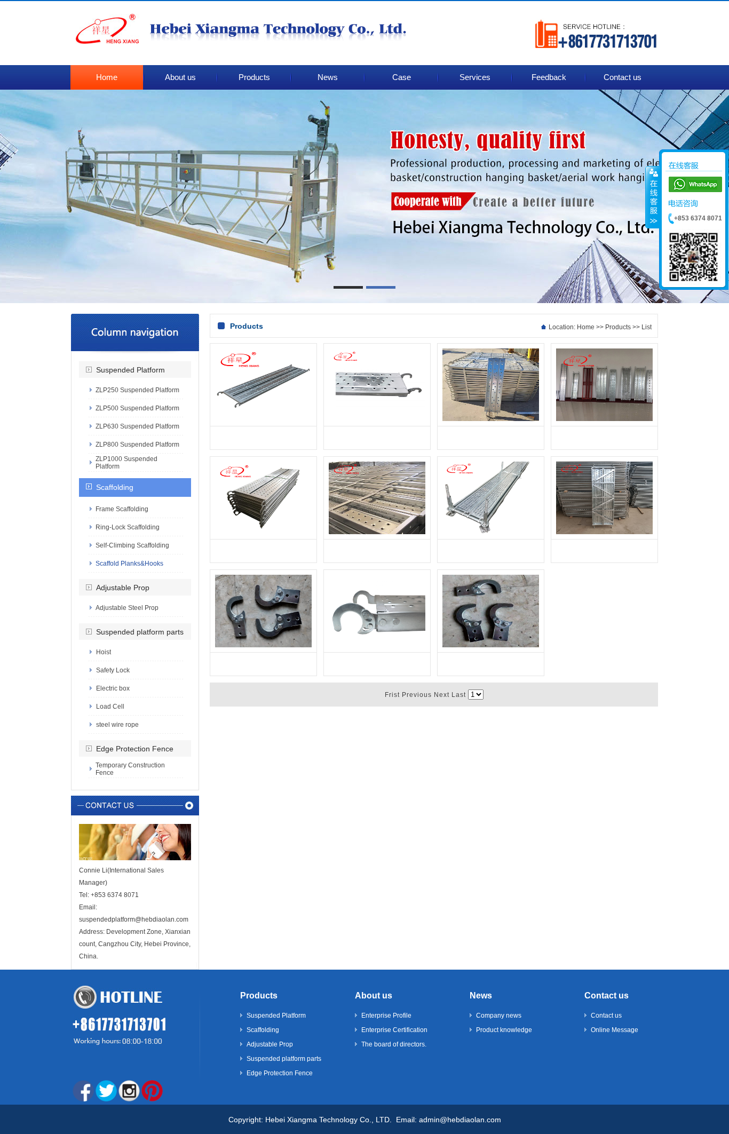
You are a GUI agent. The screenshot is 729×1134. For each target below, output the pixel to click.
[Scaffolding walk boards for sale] (604, 419)
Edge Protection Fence (134, 748)
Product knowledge (504, 1030)
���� (652, 196)
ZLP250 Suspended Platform (137, 390)
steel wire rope (117, 724)
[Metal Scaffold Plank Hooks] (490, 645)
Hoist (103, 652)
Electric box (113, 688)
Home (586, 327)
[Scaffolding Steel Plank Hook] (263, 645)
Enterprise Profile (386, 1015)
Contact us (606, 995)
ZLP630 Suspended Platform (137, 426)
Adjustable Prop (122, 587)
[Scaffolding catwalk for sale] (490, 532)
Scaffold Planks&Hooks (129, 563)
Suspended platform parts (140, 632)
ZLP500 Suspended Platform (137, 408)
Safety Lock (113, 670)
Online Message (614, 1030)
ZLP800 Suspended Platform (137, 444)
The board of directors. (393, 1044)
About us (373, 995)
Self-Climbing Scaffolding (132, 545)
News (481, 995)
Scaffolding (114, 487)
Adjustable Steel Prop (127, 608)
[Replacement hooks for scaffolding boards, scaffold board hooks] (377, 419)
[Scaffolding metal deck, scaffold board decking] (263, 532)
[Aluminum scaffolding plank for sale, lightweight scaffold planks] (604, 532)
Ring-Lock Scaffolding (128, 527)
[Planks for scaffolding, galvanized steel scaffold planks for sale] (490, 419)
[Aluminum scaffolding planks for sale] (263, 419)
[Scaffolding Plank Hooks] (377, 645)
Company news (498, 1015)
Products (618, 327)
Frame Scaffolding (122, 509)
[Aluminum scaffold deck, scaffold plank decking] (377, 532)
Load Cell (110, 706)
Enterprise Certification (394, 1030)
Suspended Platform (130, 370)
